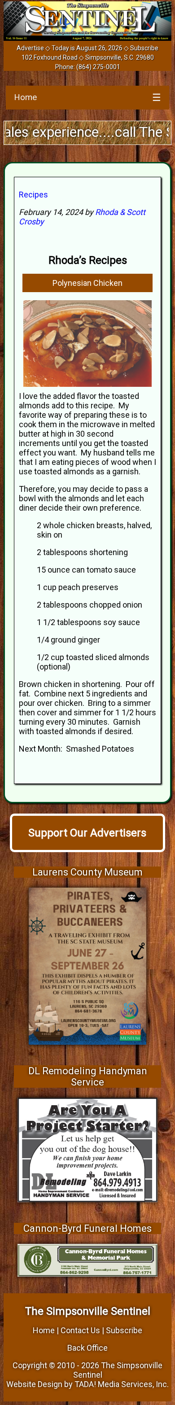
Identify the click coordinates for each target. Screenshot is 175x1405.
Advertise (30, 48)
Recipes (33, 194)
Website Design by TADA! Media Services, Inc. (87, 1384)
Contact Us (80, 1330)
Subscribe (144, 48)
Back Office (87, 1347)
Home (25, 97)
